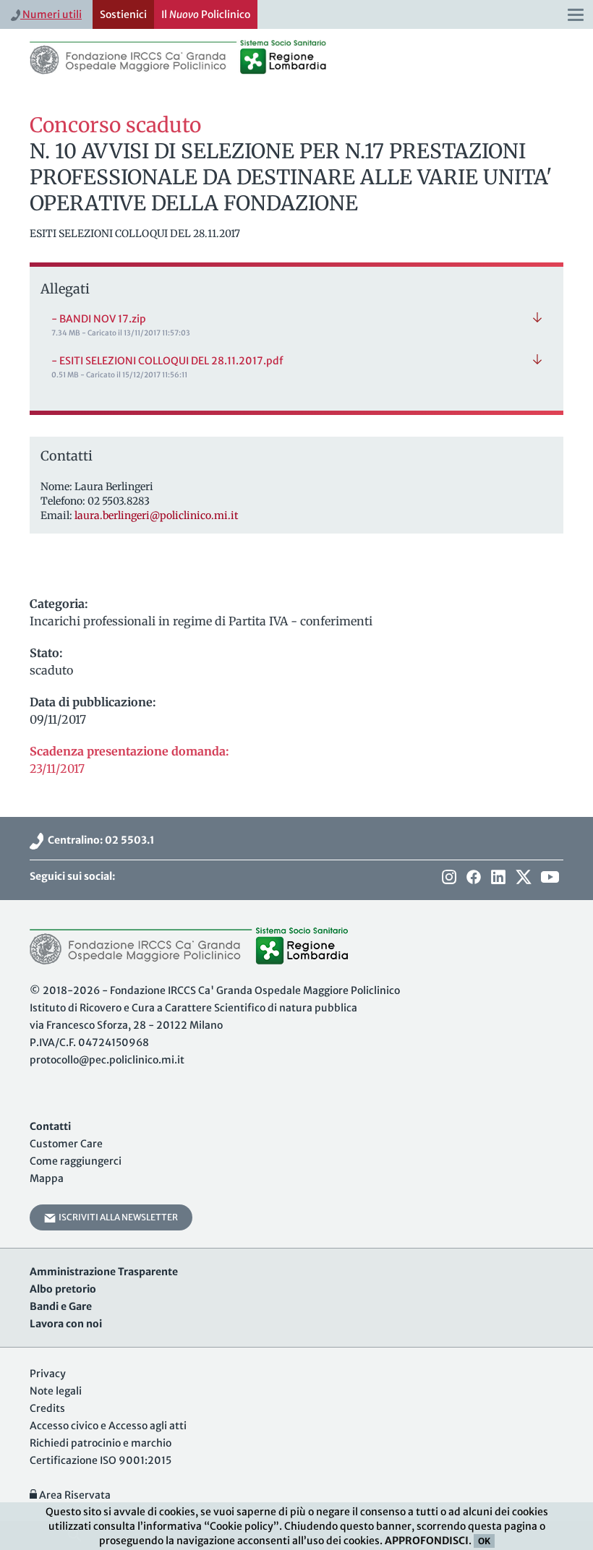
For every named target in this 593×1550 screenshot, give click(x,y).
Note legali (56, 1390)
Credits (47, 1408)
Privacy (48, 1373)
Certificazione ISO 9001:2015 (100, 1460)
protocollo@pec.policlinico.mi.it (107, 1059)
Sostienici (123, 14)
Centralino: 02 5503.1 (99, 840)
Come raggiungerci (75, 1161)
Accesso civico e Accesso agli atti (108, 1425)
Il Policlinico (205, 14)
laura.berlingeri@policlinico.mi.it (156, 515)
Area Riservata (74, 1495)
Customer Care (66, 1143)
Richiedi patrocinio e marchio (100, 1443)
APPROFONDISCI (427, 1540)
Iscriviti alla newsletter (117, 1217)
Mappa (47, 1178)
